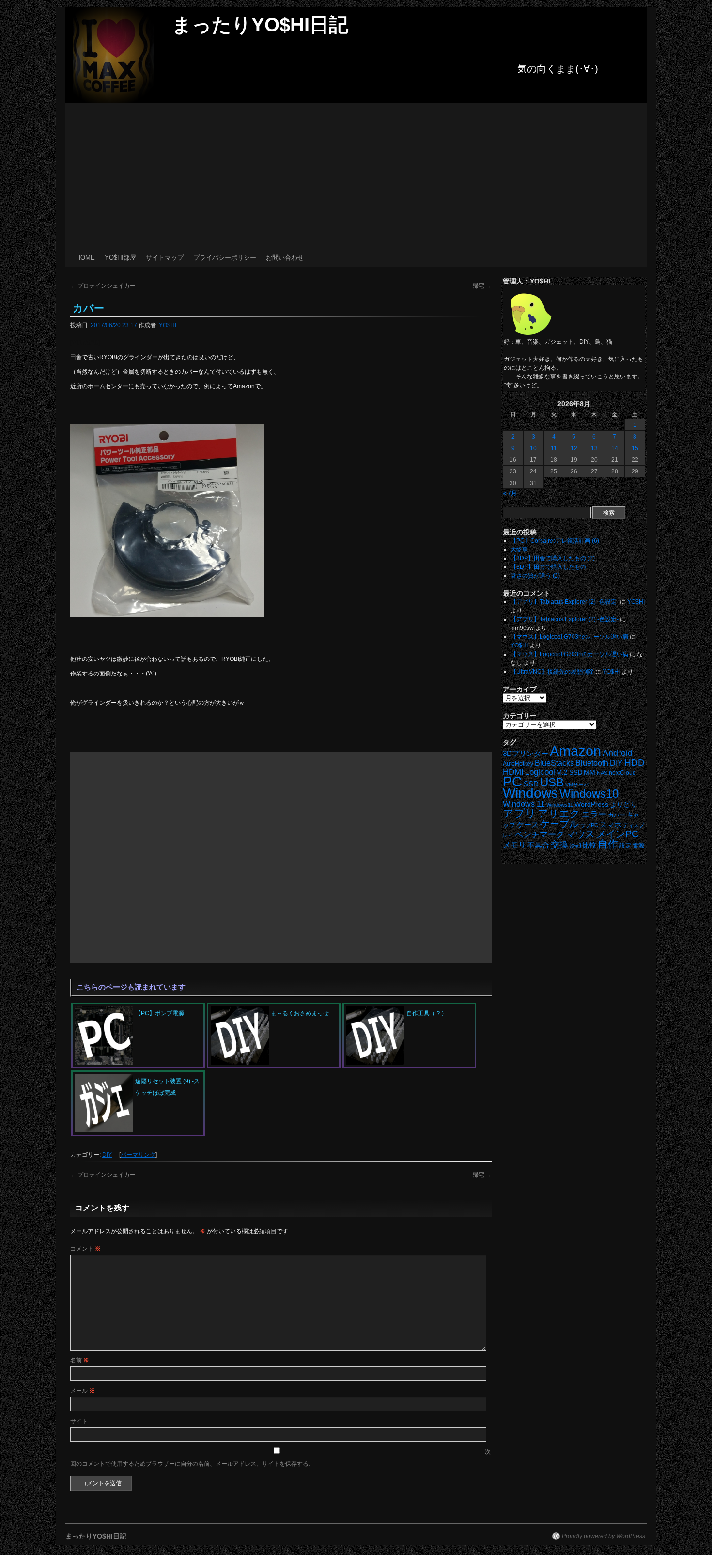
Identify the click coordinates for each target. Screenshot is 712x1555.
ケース (528, 825)
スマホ (610, 825)
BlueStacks (554, 763)
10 (533, 448)
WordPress (591, 804)
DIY (107, 1154)
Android (618, 753)
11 (554, 448)
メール (82, 1390)
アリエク (559, 813)
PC (512, 781)
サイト (79, 1421)
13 (594, 448)
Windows (530, 793)
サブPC (589, 825)
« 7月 (510, 493)
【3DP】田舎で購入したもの (548, 567)
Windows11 (559, 805)
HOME (85, 257)
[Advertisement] (356, 176)
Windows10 (589, 793)
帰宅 (482, 286)
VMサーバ (577, 784)
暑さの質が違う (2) (535, 575)
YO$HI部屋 (120, 257)
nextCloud (622, 773)
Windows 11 (524, 804)
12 (574, 448)
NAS (602, 773)
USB (552, 782)
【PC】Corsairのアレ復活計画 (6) (555, 540)
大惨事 (519, 549)
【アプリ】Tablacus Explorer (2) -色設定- (565, 601)
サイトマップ (165, 257)
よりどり (623, 804)
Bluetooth (591, 762)
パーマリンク (138, 1154)
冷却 (575, 845)
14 (614, 448)
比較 (589, 845)
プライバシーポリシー (224, 257)
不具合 (538, 845)
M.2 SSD (569, 773)
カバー (616, 815)
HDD (634, 762)
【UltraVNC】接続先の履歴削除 (552, 671)
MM (589, 772)
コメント (85, 1248)
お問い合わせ (285, 257)
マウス (580, 834)
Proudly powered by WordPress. (604, 1536)
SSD (531, 784)
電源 (638, 845)
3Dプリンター (525, 753)
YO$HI (167, 325)
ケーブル (559, 823)
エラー (594, 814)
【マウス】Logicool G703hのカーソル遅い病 (569, 636)
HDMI (513, 772)
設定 (625, 845)
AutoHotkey (518, 763)
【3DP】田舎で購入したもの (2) (553, 558)
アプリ (519, 813)
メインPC (617, 833)
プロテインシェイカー (103, 286)
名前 (79, 1360)
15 (635, 448)
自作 (608, 843)
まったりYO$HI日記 (260, 24)
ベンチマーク (539, 834)
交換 (559, 844)
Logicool (540, 772)
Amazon (575, 751)
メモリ (514, 845)
